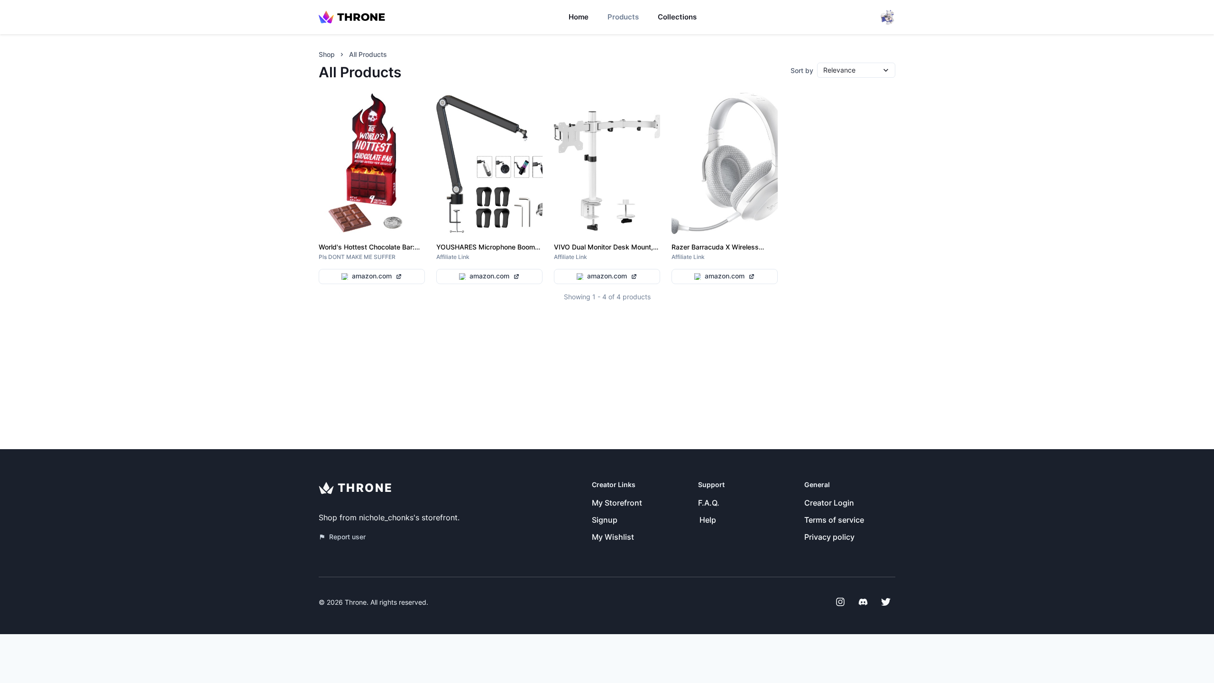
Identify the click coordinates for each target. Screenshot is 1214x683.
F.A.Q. (708, 503)
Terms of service (834, 520)
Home (579, 16)
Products (623, 16)
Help (707, 520)
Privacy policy (829, 537)
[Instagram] (840, 601)
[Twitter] (885, 601)
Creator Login (829, 503)
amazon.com (372, 276)
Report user (347, 537)
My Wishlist (613, 537)
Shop (327, 54)
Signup (604, 520)
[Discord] (863, 601)
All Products (368, 54)
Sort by (802, 70)
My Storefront (617, 503)
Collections (677, 16)
